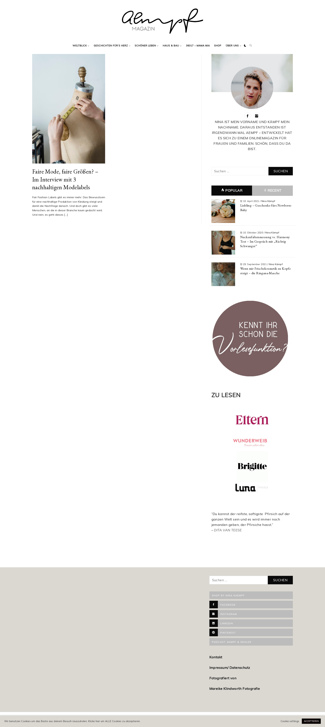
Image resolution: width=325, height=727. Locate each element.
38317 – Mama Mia (198, 45)
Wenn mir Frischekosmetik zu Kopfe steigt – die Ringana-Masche (265, 270)
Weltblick (80, 45)
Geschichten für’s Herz (111, 45)
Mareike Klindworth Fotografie (234, 688)
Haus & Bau (171, 45)
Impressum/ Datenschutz (230, 667)
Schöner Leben (145, 45)
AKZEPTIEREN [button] (311, 721)
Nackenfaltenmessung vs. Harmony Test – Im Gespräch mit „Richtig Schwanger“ (265, 241)
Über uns (232, 45)
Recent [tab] (274, 190)
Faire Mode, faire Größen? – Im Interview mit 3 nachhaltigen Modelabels (65, 179)
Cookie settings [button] (290, 721)
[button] (245, 45)
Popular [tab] (233, 190)
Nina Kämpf (268, 201)
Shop (217, 45)
